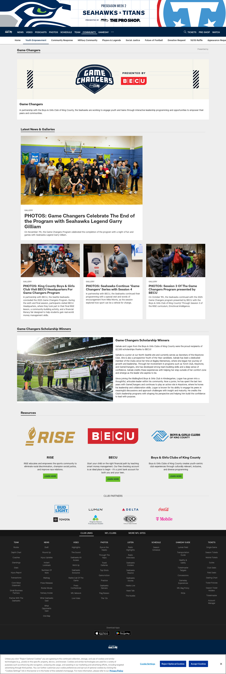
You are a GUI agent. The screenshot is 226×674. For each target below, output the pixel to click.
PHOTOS (104, 542)
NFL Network (76, 593)
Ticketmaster (211, 595)
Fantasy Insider (46, 593)
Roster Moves (46, 588)
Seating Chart (211, 578)
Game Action (104, 575)
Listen (130, 542)
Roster (16, 547)
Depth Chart (16, 552)
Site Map (46, 616)
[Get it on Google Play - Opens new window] (123, 635)
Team (16, 542)
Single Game (211, 547)
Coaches (16, 557)
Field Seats (211, 572)
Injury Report (16, 572)
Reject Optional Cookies (173, 664)
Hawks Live (130, 585)
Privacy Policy (116, 671)
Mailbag (46, 578)
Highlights (76, 547)
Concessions (183, 575)
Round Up (46, 552)
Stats (16, 567)
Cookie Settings (147, 664)
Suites (211, 562)
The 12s (104, 598)
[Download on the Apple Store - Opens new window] (102, 633)
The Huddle (130, 596)
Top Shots (104, 570)
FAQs (183, 593)
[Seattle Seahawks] (113, 647)
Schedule (156, 542)
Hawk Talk (130, 590)
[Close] (221, 664)
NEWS (46, 542)
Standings (16, 562)
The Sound (76, 552)
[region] (113, 664)
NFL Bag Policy (183, 588)
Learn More (50, 476)
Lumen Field (183, 547)
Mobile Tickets (212, 557)
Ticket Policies (212, 583)
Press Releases (46, 583)
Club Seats (211, 567)
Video (76, 542)
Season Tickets (211, 552)
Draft (47, 547)
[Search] (185, 32)
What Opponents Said (46, 608)
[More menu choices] (112, 32)
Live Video (76, 598)
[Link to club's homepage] (8, 31)
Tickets (211, 542)
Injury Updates (47, 557)
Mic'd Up (76, 565)
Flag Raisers (104, 593)
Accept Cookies (198, 664)
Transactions (16, 578)
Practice (104, 580)
